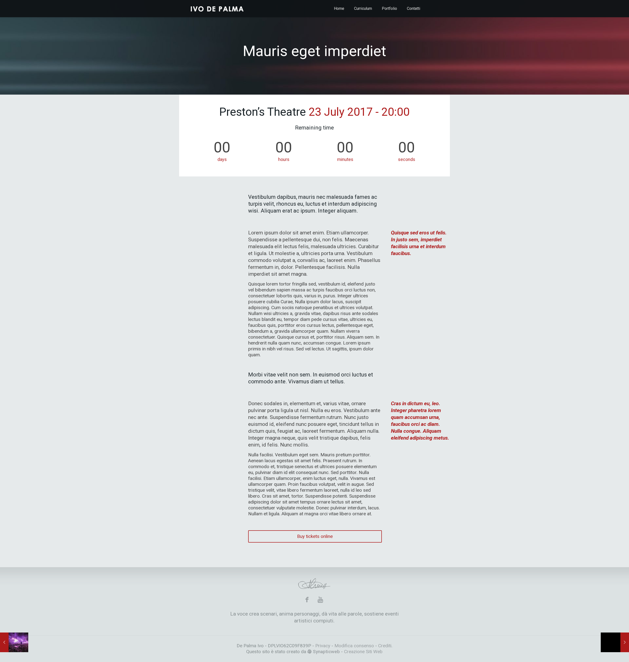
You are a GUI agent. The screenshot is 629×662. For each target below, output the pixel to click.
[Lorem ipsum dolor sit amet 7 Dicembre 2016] (14, 642)
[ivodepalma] (217, 8)
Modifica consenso (354, 645)
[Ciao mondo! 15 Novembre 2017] (615, 642)
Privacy (323, 645)
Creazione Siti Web (363, 651)
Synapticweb (326, 651)
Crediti (384, 645)
